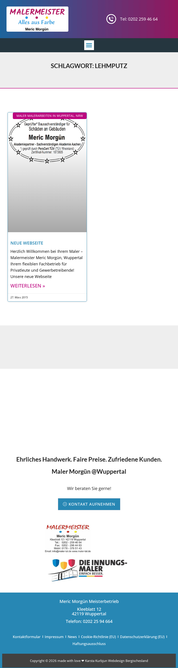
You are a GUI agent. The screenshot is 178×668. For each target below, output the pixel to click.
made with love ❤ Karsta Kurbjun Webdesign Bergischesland (103, 660)
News (72, 636)
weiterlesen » (27, 285)
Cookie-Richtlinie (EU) (98, 636)
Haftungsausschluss (89, 643)
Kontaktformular (27, 636)
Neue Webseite (26, 243)
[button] (89, 45)
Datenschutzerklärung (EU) (142, 636)
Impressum (54, 636)
